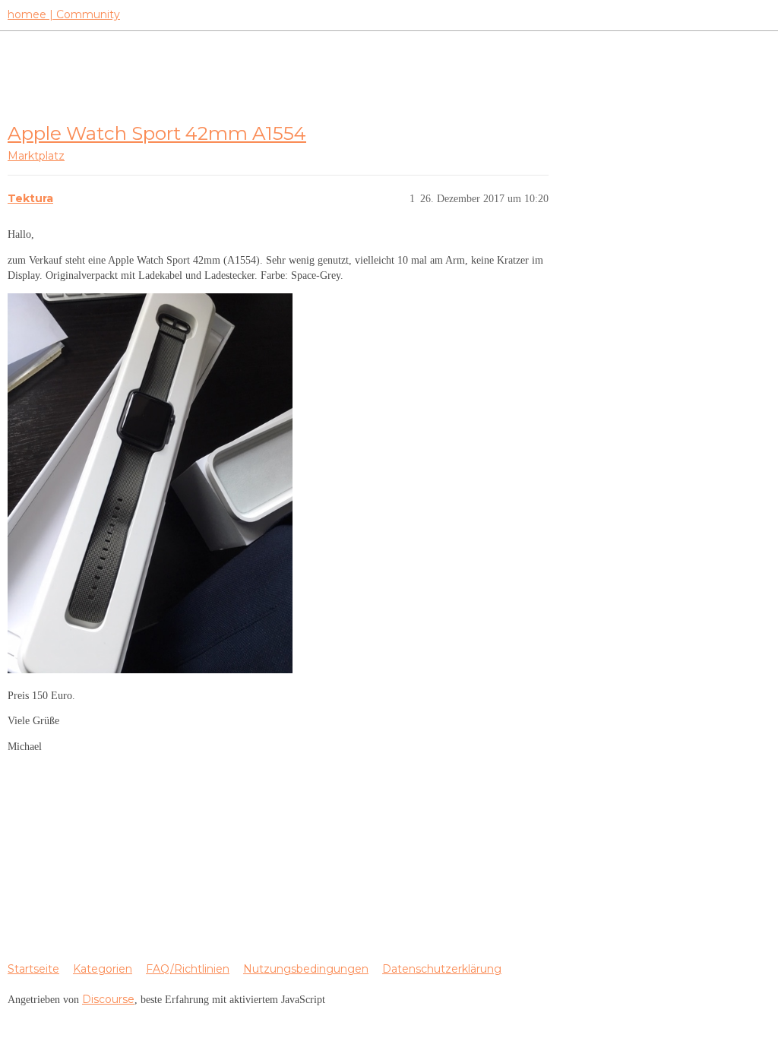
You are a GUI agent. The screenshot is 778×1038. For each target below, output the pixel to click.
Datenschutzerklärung (441, 969)
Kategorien (102, 969)
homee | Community (64, 14)
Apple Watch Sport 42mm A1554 (157, 133)
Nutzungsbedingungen (305, 969)
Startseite (33, 969)
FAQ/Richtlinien (187, 969)
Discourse (108, 999)
